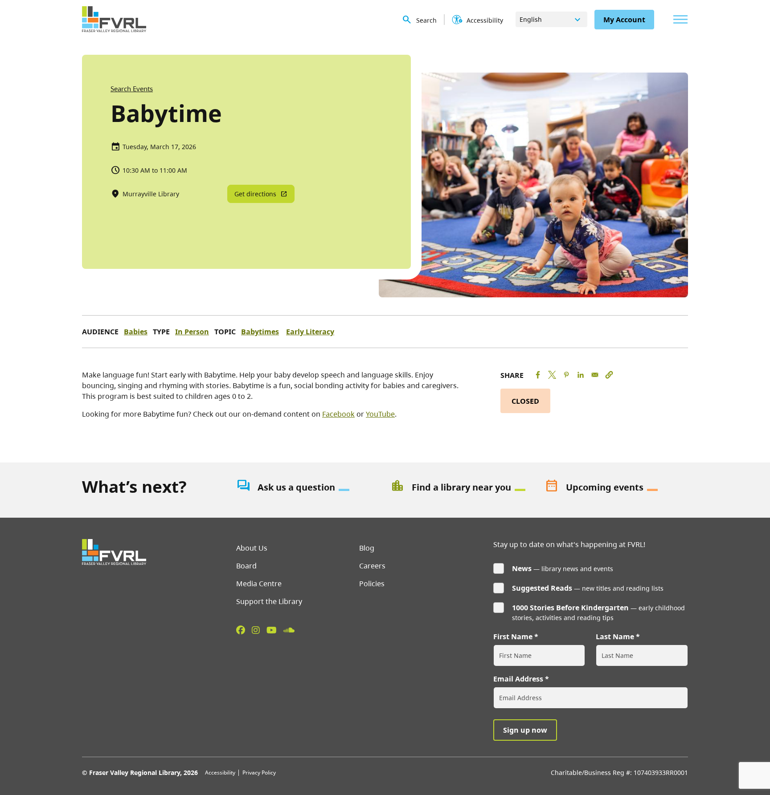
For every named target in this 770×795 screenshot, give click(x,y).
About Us (251, 548)
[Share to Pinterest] (566, 374)
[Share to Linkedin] (580, 374)
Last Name (615, 636)
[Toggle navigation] (678, 19)
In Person (192, 332)
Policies (372, 583)
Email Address (518, 679)
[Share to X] (552, 374)
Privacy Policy (259, 772)
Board (246, 566)
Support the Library (269, 601)
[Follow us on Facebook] (240, 630)
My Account (624, 19)
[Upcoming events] (616, 487)
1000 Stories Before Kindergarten (570, 607)
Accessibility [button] (485, 20)
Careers (372, 566)
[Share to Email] (595, 374)
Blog (366, 548)
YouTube (380, 414)
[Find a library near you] (462, 487)
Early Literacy (310, 332)
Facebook (338, 414)
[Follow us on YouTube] (271, 630)
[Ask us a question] (308, 487)
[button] (609, 374)
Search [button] (426, 20)
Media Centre (259, 583)
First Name (512, 636)
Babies (135, 332)
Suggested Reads (542, 588)
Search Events (132, 88)
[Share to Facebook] (537, 374)
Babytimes (260, 332)
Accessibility (220, 772)
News (522, 568)
